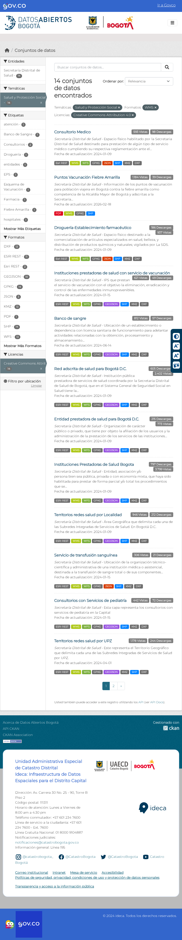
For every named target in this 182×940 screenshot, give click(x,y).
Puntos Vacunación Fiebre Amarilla (87, 177)
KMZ (127, 163)
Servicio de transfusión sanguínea (85, 555)
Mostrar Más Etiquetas (22, 229)
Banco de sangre (70, 318)
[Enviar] (167, 67)
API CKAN (11, 728)
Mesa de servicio (83, 872)
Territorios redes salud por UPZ (83, 641)
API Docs (157, 702)
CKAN (166, 728)
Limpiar (36, 385)
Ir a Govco (166, 5)
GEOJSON (111, 304)
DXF (137, 163)
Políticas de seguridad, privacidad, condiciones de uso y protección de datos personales (87, 877)
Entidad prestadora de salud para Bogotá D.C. (96, 419)
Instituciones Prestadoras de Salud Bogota (94, 464)
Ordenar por (113, 81)
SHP (117, 163)
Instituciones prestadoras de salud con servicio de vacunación (112, 273)
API (141, 702)
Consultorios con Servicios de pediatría (90, 600)
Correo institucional (31, 872)
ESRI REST (62, 304)
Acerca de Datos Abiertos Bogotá (31, 722)
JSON (107, 163)
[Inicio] (7, 50)
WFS (85, 163)
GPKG (96, 163)
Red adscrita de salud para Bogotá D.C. (90, 368)
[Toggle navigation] (172, 22)
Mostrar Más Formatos (22, 346)
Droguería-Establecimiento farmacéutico (92, 227)
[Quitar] (119, 107)
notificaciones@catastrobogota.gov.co (47, 842)
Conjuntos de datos (35, 50)
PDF (58, 213)
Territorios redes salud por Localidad (88, 515)
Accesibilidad (112, 872)
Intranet (59, 872)
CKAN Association (18, 735)
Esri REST (61, 163)
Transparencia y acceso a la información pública (54, 886)
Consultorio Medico (72, 132)
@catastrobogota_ (38, 857)
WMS (75, 163)
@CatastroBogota (80, 857)
